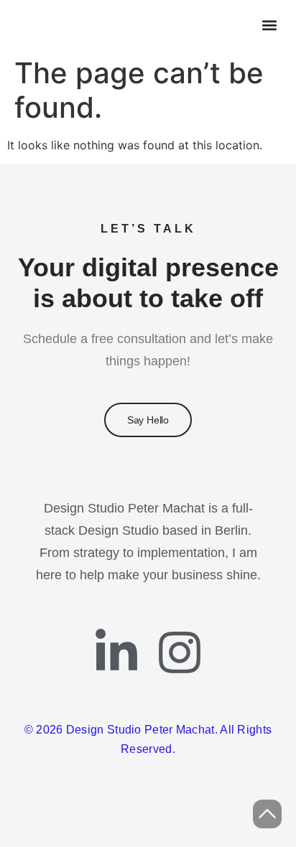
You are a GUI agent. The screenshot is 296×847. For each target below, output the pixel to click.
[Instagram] (179, 652)
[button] (269, 25)
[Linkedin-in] (116, 652)
